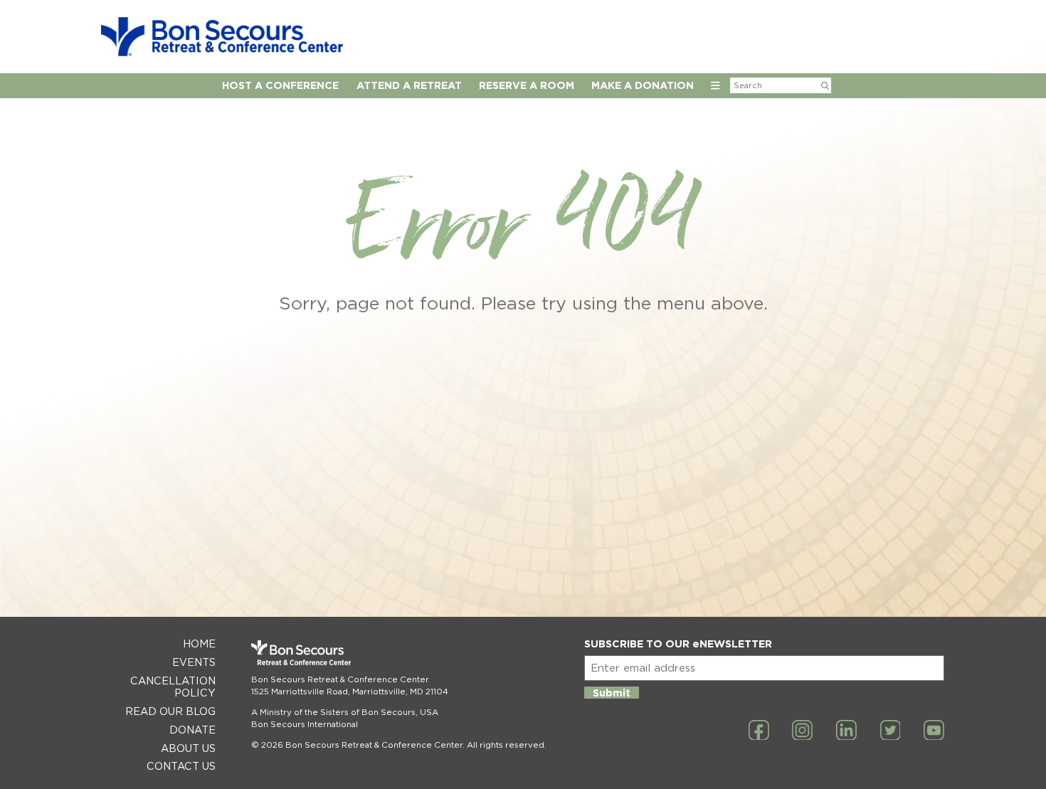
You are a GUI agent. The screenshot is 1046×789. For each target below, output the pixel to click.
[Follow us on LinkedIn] (846, 731)
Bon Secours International (304, 724)
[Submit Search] (825, 85)
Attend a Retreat (409, 85)
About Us (188, 748)
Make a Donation (642, 85)
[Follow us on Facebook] (759, 731)
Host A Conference (280, 85)
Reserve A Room (526, 85)
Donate (192, 730)
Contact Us (181, 766)
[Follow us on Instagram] (802, 731)
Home (199, 643)
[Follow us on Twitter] (890, 731)
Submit (611, 693)
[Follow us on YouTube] (934, 731)
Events (194, 662)
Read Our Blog (170, 711)
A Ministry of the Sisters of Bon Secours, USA (344, 712)
